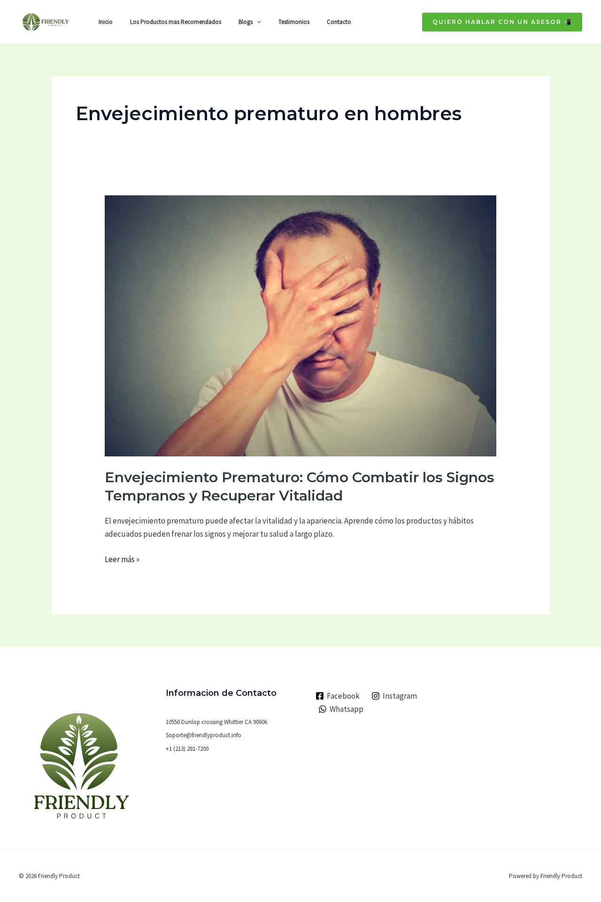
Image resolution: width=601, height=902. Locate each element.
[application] (257, 22)
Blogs (246, 22)
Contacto (339, 22)
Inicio (106, 22)
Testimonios (293, 22)
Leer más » (122, 558)
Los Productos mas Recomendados (175, 22)
